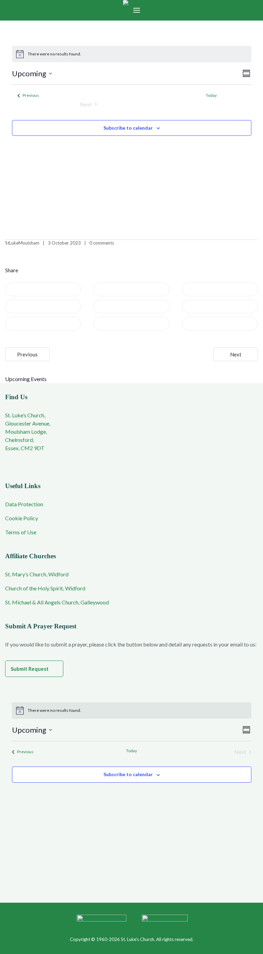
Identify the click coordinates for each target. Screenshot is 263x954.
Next (235, 354)
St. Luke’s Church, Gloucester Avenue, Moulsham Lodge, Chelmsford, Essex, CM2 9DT (27, 431)
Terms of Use (20, 532)
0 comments (101, 243)
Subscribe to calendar (128, 128)
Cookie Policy (21, 518)
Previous (27, 354)
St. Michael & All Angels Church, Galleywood (57, 602)
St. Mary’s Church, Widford (36, 574)
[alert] (131, 54)
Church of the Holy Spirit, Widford (45, 588)
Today (211, 95)
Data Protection (24, 504)
